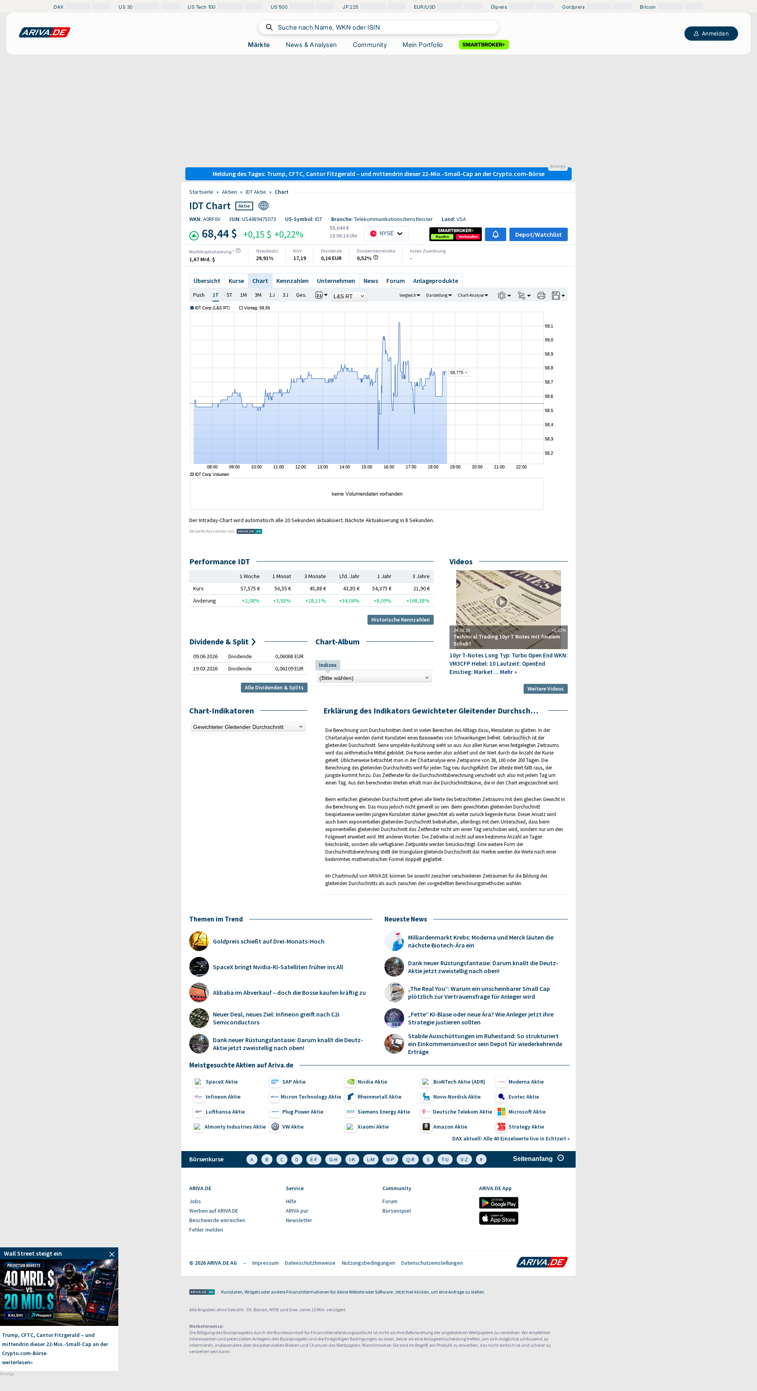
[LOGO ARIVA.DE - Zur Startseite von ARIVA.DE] (44, 32)
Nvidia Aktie (372, 1081)
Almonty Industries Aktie (235, 1126)
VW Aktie (293, 1126)
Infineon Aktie (223, 1096)
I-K (352, 1159)
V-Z (464, 1159)
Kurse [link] (236, 281)
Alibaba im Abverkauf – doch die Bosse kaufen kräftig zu (289, 992)
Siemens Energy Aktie (384, 1111)
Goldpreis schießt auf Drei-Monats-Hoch (268, 941)
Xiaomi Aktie (373, 1126)
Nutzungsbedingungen (368, 1262)
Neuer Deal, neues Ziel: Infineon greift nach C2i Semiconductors (276, 1018)
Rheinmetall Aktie (379, 1096)
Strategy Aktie (526, 1126)
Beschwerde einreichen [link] (217, 1220)
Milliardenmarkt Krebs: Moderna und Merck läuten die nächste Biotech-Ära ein (481, 941)
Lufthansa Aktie (225, 1111)
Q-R (410, 1159)
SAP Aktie (294, 1081)
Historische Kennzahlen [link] (400, 619)
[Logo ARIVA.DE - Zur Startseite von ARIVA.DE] (542, 1263)
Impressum (265, 1262)
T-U (445, 1159)
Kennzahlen (292, 281)
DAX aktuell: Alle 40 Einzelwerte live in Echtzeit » (511, 1138)
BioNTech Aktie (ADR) (459, 1081)
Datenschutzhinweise (310, 1262)
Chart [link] (282, 191)
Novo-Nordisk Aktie (457, 1096)
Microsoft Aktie (527, 1111)
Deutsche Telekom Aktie (462, 1111)
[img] (238, 250)
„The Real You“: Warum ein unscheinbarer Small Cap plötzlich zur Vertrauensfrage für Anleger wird (479, 992)
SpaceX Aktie (222, 1081)
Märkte (259, 45)
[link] (442, 237)
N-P (390, 1159)
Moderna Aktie (526, 1081)
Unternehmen (336, 281)
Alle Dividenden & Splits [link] (274, 687)
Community (370, 45)
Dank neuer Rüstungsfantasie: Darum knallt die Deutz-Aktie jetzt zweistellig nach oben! (288, 1044)
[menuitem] (233, 1201)
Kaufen (442, 236)
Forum (395, 281)
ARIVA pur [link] (297, 1210)
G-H (333, 1159)
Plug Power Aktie (302, 1111)
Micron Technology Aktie (311, 1096)
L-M (371, 1159)
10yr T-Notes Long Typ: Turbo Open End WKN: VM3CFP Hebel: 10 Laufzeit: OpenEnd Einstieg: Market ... (508, 664)
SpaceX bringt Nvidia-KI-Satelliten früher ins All (278, 967)
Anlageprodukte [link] (435, 281)
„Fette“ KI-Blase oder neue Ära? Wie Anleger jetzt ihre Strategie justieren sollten (481, 1018)
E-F (313, 1159)
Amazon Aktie (450, 1126)
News (371, 281)
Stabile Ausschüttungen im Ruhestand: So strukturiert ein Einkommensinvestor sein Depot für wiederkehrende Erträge (485, 1044)
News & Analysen (311, 45)
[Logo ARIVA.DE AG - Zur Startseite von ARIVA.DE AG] (202, 1292)
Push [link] (199, 294)
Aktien (229, 191)
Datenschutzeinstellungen (432, 1262)
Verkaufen (468, 236)
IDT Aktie (256, 191)
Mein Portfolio (423, 45)
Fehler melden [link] (206, 1229)
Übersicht (207, 281)
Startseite (201, 191)
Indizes (328, 664)
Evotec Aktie (524, 1096)
